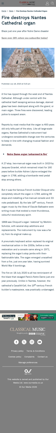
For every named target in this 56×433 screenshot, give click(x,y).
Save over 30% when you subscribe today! (25, 37)
